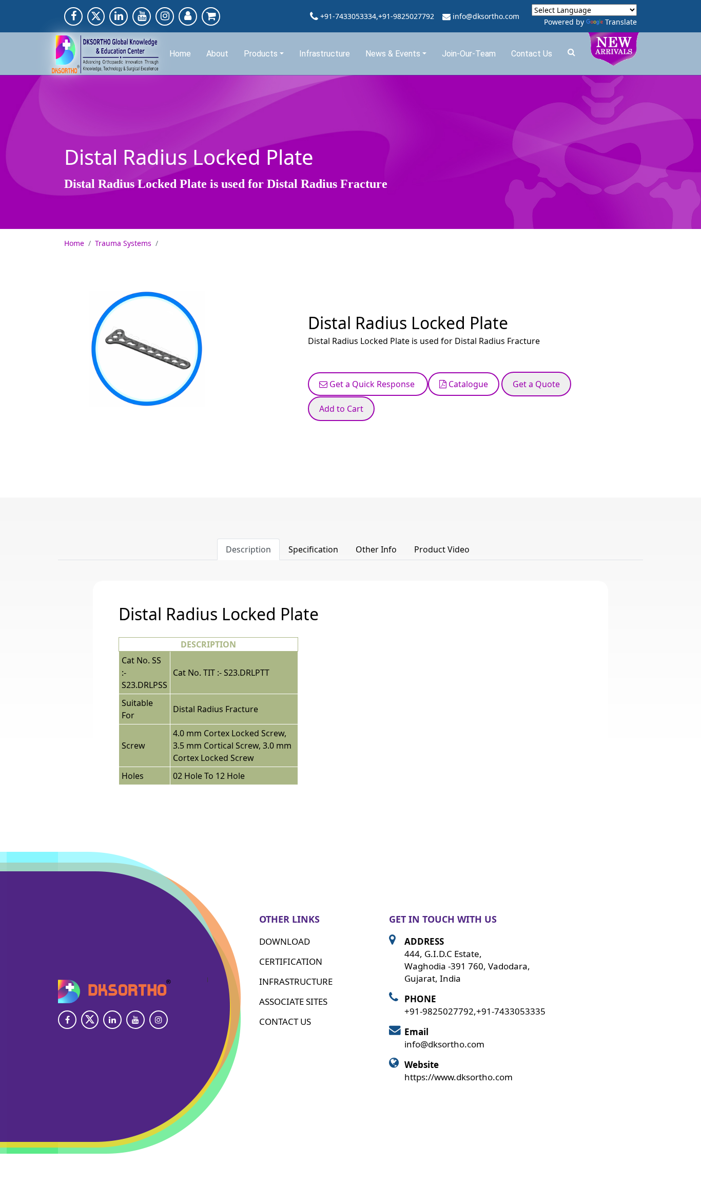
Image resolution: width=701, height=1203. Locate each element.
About (217, 54)
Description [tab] (248, 549)
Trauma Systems (123, 243)
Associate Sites (293, 1001)
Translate (621, 22)
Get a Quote (536, 384)
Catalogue (467, 384)
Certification (290, 961)
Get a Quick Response (372, 384)
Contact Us (531, 54)
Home (180, 54)
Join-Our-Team (469, 54)
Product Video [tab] (442, 549)
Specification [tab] (313, 549)
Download (284, 941)
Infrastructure (324, 54)
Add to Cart (341, 408)
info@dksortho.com (486, 16)
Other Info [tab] (376, 549)
